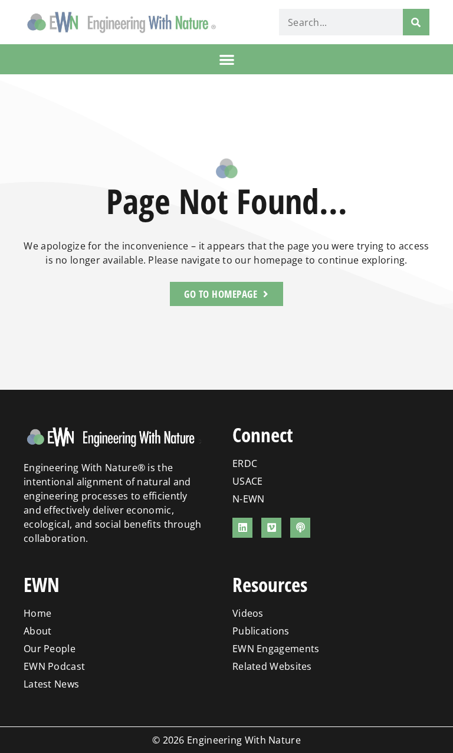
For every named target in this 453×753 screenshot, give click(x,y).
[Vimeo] (271, 528)
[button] (227, 59)
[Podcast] (300, 528)
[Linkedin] (242, 528)
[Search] (416, 22)
